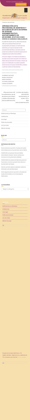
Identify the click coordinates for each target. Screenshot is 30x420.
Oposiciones (10, 22)
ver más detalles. (22, 357)
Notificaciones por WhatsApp (8, 113)
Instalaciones (4, 116)
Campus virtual (21, 4)
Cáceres (4, 22)
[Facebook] (4, 4)
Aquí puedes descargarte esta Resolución (12, 69)
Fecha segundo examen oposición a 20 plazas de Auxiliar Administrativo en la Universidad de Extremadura (13, 174)
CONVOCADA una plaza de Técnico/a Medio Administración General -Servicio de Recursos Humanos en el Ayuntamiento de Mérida (12, 155)
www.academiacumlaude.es (9, 85)
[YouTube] (10, 4)
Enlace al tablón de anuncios (9, 72)
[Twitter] (7, 4)
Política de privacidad (6, 122)
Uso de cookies (5, 125)
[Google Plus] (13, 4)
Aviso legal (4, 119)
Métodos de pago (5, 128)
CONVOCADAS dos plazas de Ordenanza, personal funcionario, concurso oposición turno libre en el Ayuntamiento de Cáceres (13, 162)
